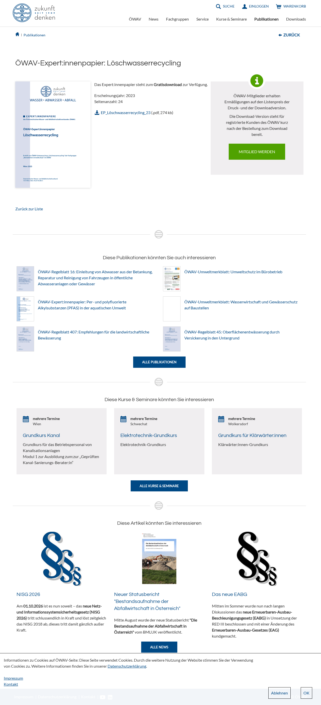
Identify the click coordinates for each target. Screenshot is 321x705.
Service (202, 19)
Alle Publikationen (159, 362)
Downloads (296, 19)
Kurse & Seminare (231, 19)
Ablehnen (279, 692)
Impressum (13, 678)
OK (306, 692)
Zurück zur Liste (29, 208)
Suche (228, 6)
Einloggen (259, 6)
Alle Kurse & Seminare (159, 486)
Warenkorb (294, 6)
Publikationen (266, 19)
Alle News (159, 647)
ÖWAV (135, 19)
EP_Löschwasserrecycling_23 (125, 112)
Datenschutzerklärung (127, 666)
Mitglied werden (257, 151)
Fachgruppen (177, 19)
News (153, 19)
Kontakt (11, 684)
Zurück (291, 34)
